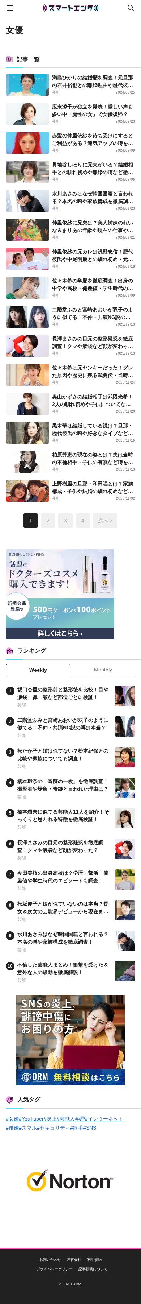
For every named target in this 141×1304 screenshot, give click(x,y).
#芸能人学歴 (71, 1119)
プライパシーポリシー (55, 1269)
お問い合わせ (50, 1260)
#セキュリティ (53, 1128)
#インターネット (104, 1119)
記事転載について (92, 1269)
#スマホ (28, 1128)
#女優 (12, 1119)
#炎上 (50, 1119)
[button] (112, 335)
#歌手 (76, 1128)
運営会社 (74, 1260)
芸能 (55, 92)
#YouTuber (31, 1119)
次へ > (105, 520)
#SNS (89, 1128)
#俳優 (12, 1128)
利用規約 (94, 1260)
